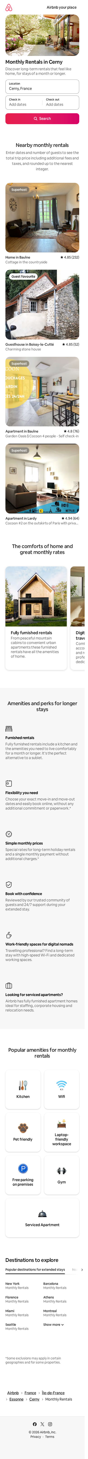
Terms (49, 1437)
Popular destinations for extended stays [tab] (35, 1270)
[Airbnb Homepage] (8, 7)
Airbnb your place (61, 7)
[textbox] (24, 104)
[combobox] (42, 88)
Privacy (35, 1437)
